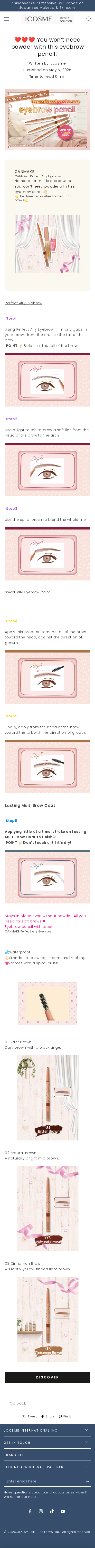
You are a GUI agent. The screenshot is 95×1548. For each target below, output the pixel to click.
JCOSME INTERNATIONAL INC (39, 1532)
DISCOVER (47, 1377)
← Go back (15, 1403)
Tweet (32, 1416)
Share (50, 1416)
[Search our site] (88, 19)
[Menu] (6, 19)
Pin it (67, 1416)
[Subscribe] (88, 1481)
